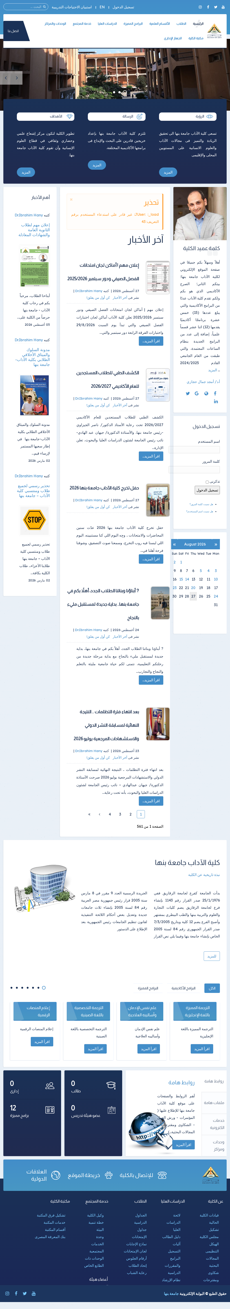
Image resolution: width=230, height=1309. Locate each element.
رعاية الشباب (137, 1272)
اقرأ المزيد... (151, 341)
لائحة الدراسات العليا (173, 1222)
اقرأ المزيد (183, 1144)
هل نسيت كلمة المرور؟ (201, 504)
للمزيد (211, 956)
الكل (212, 988)
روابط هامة (214, 1081)
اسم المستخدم (209, 441)
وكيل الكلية (95, 1215)
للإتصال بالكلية (136, 1175)
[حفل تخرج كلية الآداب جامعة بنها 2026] (158, 500)
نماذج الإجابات (136, 1244)
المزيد (168, 172)
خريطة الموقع (84, 1175)
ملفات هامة (214, 1102)
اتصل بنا (13, 31)
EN (102, 7)
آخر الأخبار (120, 297)
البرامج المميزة (148, 988)
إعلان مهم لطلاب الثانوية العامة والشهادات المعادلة (34, 229)
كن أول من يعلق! (98, 297)
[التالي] (99, 814)
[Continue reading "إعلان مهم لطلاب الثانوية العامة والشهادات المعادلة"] (34, 266)
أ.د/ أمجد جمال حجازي (203, 381)
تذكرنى (215, 481)
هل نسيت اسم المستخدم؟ (199, 511)
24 (216, 596)
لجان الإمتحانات (135, 1251)
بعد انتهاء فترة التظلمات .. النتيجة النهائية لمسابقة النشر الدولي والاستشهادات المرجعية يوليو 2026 (106, 725)
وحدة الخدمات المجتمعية (96, 1243)
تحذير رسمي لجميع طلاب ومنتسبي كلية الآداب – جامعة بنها (33, 490)
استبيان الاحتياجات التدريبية (72, 7)
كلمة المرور (211, 461)
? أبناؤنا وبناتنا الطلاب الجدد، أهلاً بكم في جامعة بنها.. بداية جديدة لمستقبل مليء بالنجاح (103, 604)
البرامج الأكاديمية (183, 988)
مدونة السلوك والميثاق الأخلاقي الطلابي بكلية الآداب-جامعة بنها (32, 357)
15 (181, 579)
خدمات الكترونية (217, 1124)
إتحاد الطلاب (137, 1265)
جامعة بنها (171, 1293)
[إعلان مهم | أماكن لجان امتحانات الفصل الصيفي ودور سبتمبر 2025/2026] (158, 277)
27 (193, 596)
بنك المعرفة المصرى (50, 1236)
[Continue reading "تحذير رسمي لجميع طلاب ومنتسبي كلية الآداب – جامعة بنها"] (34, 520)
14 (187, 579)
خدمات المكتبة (54, 1222)
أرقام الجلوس (136, 1258)
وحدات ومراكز (218, 1145)
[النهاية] (89, 814)
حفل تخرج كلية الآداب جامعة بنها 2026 (104, 487)
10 (216, 579)
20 (193, 587)
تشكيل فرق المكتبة (51, 1215)
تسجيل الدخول (123, 7)
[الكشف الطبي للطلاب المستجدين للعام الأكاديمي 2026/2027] (158, 385)
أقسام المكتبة (55, 1229)
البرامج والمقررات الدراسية (172, 1265)
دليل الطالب (171, 1236)
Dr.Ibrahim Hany (29, 215)
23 (175, 587)
